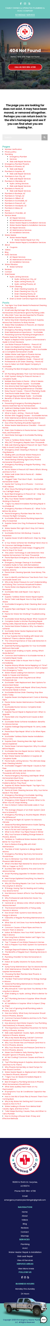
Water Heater (10, 235)
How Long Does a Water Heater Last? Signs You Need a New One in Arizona (23, 938)
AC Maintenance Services (20, 220)
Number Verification (13, 149)
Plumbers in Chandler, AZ (15, 213)
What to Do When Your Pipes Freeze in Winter (24, 832)
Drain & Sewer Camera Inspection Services (28, 298)
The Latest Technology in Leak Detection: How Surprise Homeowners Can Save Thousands (23, 554)
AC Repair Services (17, 218)
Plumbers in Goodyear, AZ (15, 205)
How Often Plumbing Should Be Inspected (22, 423)
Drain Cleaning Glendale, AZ (26, 296)
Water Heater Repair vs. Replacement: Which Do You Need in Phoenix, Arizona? (24, 1073)
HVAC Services (11, 254)
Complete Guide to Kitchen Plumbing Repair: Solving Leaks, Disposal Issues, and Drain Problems (23, 622)
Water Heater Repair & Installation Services (28, 223)
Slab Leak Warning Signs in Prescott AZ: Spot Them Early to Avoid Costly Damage (24, 446)
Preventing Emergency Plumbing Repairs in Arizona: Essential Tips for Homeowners (21, 404)
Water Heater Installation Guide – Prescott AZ (24, 359)
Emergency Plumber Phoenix (17, 164)
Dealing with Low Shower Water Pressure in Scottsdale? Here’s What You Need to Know (21, 456)
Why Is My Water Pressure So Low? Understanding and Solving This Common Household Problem (24, 583)
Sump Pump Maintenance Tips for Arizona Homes (26, 967)
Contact (8, 272)
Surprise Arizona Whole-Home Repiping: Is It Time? (26, 665)
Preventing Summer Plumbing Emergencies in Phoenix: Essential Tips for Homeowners (23, 335)
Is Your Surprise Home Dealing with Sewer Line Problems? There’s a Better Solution (22, 637)
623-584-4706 (28, 1191)
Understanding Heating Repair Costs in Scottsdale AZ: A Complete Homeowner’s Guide (24, 350)
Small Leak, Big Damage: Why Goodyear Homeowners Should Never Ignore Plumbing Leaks (23, 311)
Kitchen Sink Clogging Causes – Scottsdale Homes (26, 415)
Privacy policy (10, 152)
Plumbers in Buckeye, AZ (15, 193)
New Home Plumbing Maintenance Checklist (23, 388)
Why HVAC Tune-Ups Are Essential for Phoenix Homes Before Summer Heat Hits (23, 316)
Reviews (8, 269)
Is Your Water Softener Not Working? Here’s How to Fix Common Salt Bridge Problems (25, 544)
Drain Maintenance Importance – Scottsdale (24, 332)
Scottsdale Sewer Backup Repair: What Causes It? (26, 619)
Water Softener (16, 267)
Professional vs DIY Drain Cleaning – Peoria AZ (24, 361)
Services (13, 159)
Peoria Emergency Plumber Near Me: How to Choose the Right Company (22, 514)
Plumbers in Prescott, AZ (15, 203)
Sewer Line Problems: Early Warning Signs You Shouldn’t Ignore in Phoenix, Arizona (22, 1053)
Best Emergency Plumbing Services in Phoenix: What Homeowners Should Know (23, 1083)
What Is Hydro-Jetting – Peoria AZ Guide (22, 413)
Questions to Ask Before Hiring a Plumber (22, 357)
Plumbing (9, 154)
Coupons (13, 247)
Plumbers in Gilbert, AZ (14, 198)
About (7, 245)
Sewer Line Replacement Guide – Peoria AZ (23, 347)
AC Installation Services (19, 232)
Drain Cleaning (16, 286)
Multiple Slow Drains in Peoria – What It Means (24, 381)
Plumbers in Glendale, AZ (15, 181)
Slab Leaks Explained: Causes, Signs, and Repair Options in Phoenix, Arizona (23, 1034)
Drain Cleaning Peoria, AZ (25, 294)
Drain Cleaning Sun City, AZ (26, 291)
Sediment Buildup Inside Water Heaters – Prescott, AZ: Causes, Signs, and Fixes (24, 409)
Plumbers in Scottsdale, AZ (16, 200)
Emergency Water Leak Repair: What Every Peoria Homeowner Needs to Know (24, 688)
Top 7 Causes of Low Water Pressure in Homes (24, 942)
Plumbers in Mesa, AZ (14, 208)
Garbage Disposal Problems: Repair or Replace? (25, 949)
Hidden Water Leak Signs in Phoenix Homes (23, 354)
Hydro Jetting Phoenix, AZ (25, 284)
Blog (6, 252)
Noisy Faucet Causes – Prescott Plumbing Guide (25, 391)
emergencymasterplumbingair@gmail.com (25, 1200)
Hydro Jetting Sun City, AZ (25, 279)
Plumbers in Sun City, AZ (15, 176)
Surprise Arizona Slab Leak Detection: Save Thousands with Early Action (21, 772)
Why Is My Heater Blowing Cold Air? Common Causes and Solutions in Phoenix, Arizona (22, 1038)
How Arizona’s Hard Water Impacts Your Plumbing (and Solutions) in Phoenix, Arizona (24, 1024)
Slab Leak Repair (16, 169)
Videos (7, 249)
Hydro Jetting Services (19, 183)
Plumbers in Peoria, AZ (14, 188)
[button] (21, 3)
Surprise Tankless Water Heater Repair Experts (24, 597)
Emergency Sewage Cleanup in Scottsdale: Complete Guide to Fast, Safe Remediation (21, 563)
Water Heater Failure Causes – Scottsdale (22, 383)
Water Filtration (11, 264)
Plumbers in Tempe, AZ (14, 196)
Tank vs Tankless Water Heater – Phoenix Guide (25, 440)
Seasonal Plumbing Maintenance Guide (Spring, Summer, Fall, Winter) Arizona (23, 825)
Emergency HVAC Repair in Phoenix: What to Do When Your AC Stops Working (23, 801)
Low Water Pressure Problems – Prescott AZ (23, 344)
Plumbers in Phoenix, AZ (15, 166)
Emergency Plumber (18, 156)
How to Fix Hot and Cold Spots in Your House (23, 829)
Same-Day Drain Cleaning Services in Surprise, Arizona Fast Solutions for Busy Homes (23, 321)
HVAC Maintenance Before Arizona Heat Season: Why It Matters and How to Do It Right (24, 419)
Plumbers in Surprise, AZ (15, 171)
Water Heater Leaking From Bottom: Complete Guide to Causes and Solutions (23, 674)
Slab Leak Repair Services (20, 161)
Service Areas (10, 215)
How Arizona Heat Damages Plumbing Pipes (23, 386)
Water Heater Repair (18, 237)
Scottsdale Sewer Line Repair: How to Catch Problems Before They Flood (22, 781)
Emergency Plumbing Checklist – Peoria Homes (25, 330)
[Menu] (25, 44)
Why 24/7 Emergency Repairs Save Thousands (24, 442)
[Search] (45, 137)
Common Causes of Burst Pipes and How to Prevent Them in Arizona (22, 928)
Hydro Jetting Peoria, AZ (24, 281)
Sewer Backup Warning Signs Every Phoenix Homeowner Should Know (21, 460)
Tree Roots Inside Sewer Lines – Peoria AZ (22, 393)
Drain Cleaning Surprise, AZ (26, 289)
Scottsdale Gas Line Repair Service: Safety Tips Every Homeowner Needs (23, 752)
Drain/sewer (10, 274)
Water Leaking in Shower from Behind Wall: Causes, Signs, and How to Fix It (21, 1107)
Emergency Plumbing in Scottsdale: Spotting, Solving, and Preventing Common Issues (22, 796)
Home (13, 57)
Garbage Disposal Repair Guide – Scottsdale (23, 396)
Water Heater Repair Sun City (27, 240)
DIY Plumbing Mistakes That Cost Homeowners (24, 374)
